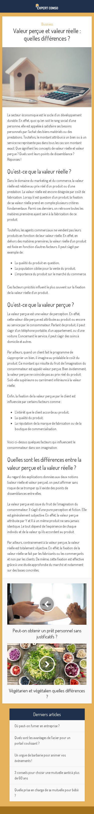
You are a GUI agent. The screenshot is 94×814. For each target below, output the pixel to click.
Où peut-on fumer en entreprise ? (37, 726)
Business (47, 24)
